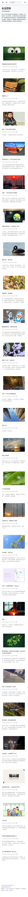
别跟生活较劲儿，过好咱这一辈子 (10, 226)
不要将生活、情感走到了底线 (9, 520)
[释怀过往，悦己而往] (14, 249)
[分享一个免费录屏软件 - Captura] (14, 575)
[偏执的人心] (14, 85)
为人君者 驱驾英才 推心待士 (9, 851)
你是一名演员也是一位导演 (9, 686)
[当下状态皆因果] (14, 478)
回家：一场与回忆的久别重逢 (9, 193)
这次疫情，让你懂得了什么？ (9, 753)
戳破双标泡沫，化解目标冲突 (9, 327)
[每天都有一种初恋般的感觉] (14, 709)
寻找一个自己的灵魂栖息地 (9, 393)
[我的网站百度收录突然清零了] (14, 53)
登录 (25, 2)
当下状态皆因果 (6, 489)
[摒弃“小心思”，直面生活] (14, 349)
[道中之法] (14, 415)
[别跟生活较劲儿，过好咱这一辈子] (14, 215)
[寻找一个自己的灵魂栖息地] (14, 383)
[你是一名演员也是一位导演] (14, 676)
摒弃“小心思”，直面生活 (8, 360)
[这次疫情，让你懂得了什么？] (14, 743)
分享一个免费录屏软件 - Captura (10, 586)
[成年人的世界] (14, 445)
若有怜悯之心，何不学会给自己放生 (11, 159)
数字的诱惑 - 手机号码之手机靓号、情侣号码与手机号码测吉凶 (13, 652)
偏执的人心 (5, 96)
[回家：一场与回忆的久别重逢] (14, 182)
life (16, 66)
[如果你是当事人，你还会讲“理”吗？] (14, 776)
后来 (3, 619)
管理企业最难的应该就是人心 (9, 836)
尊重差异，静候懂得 (7, 293)
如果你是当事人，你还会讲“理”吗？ (11, 787)
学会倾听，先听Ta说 (7, 552)
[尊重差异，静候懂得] (14, 282)
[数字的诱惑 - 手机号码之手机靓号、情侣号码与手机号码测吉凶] (14, 640)
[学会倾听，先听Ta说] (14, 542)
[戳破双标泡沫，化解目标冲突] (14, 316)
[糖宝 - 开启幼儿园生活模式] (14, 119)
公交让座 (4, 820)
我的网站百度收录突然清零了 (9, 64)
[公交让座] (14, 810)
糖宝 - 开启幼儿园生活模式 (9, 129)
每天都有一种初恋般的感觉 (9, 720)
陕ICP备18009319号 (6, 887)
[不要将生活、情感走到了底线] (14, 510)
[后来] (14, 609)
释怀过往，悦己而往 (7, 260)
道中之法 (4, 425)
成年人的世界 (5, 455)
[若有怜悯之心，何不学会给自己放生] (14, 149)
